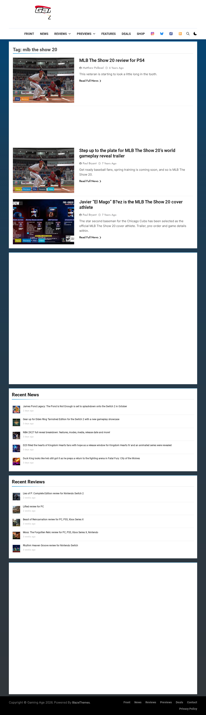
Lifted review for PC (33, 506)
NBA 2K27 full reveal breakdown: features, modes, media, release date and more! (66, 432)
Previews (84, 34)
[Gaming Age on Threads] (152, 33)
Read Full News (88, 81)
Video (50, 189)
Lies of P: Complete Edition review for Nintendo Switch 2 (53, 493)
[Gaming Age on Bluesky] (161, 33)
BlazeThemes (81, 702)
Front (29, 34)
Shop (141, 34)
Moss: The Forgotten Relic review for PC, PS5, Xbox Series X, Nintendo (60, 532)
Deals (126, 34)
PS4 (17, 99)
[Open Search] (188, 33)
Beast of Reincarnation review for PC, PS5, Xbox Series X (53, 519)
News (44, 34)
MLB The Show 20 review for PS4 (112, 60)
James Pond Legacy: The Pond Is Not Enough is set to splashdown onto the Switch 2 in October (75, 406)
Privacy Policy (188, 709)
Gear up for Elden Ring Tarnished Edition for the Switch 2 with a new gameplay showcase (71, 419)
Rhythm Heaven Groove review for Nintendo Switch (50, 545)
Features (108, 34)
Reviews (60, 34)
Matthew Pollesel (93, 68)
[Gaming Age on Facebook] (171, 33)
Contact (192, 702)
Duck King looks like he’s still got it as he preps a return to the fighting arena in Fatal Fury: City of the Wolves (81, 458)
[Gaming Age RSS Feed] (180, 33)
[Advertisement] (124, 13)
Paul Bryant (90, 163)
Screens (42, 189)
